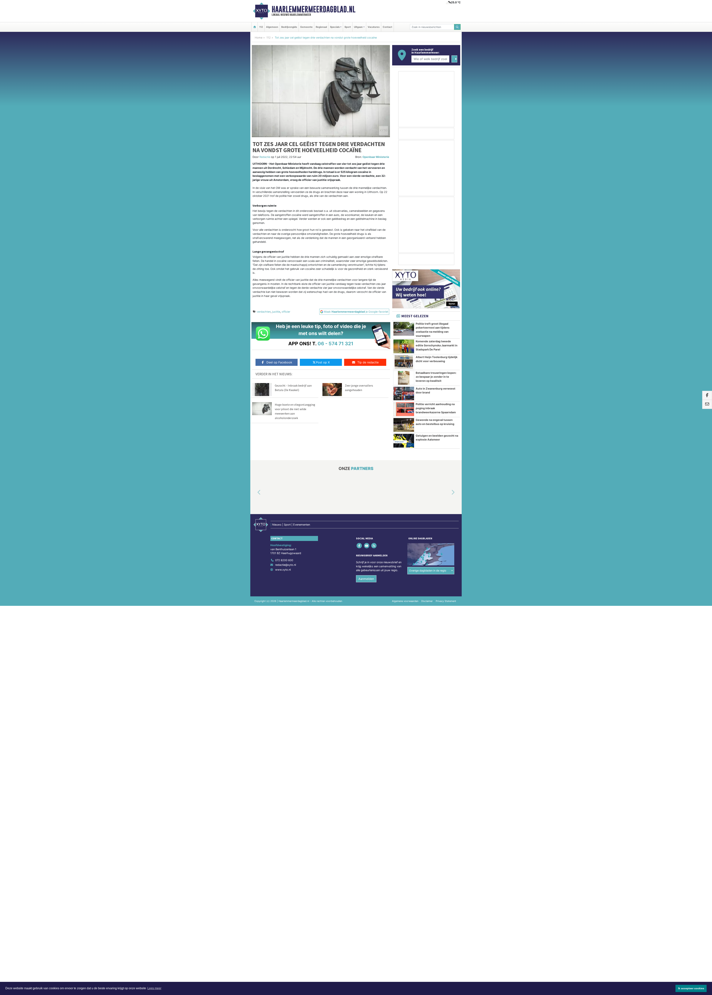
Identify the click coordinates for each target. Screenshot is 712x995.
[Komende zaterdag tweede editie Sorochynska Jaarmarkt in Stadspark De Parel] (403, 346)
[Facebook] (359, 545)
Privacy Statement (446, 601)
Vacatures (374, 27)
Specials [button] (335, 27)
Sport (348, 27)
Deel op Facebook (279, 362)
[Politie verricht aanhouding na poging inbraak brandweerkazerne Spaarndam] (403, 409)
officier (286, 311)
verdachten (264, 311)
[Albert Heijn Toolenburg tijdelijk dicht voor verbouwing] (403, 362)
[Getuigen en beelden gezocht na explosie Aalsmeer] (403, 441)
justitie (276, 311)
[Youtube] (366, 545)
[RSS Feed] (374, 545)
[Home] (254, 27)
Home (258, 37)
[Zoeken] (457, 27)
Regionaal (321, 27)
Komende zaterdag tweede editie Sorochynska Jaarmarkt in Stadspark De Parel (436, 345)
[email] (707, 404)
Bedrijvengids (289, 27)
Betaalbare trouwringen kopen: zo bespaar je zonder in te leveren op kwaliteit (436, 376)
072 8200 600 (284, 560)
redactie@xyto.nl (285, 564)
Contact (387, 27)
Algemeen (272, 27)
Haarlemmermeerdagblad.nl (313, 9)
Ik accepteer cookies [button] (691, 988)
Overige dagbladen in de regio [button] (427, 570)
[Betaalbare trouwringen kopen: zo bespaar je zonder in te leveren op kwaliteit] (403, 378)
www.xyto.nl (283, 569)
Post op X (323, 362)
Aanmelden (366, 579)
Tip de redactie (368, 362)
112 (261, 27)
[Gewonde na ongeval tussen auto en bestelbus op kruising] (403, 425)
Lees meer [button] (154, 988)
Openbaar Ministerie (375, 156)
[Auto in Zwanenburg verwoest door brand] (403, 394)
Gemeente (306, 27)
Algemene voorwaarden (405, 601)
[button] (254, 492)
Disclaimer (427, 601)
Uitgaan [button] (358, 27)
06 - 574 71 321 (335, 343)
